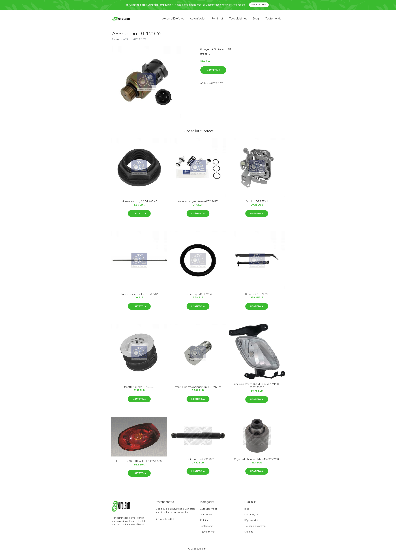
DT (229, 49)
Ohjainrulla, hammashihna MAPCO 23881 (257, 459)
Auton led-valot (208, 508)
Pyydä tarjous (259, 5)
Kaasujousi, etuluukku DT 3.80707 (139, 294)
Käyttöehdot (251, 520)
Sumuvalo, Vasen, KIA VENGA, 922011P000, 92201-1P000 (257, 385)
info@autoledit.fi (165, 519)
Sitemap (248, 531)
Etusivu (116, 39)
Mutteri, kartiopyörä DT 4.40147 (139, 201)
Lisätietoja (213, 70)
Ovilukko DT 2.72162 (257, 201)
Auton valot (197, 18)
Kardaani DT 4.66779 (256, 294)
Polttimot (217, 18)
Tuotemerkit (273, 18)
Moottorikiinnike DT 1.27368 (139, 386)
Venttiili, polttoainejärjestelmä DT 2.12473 (198, 386)
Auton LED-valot (173, 18)
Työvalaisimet (238, 18)
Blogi (256, 18)
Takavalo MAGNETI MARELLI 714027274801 (139, 461)
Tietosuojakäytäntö (255, 525)
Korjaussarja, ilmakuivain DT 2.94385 (198, 201)
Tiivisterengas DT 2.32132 (198, 294)
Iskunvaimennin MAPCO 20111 (198, 459)
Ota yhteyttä (251, 514)
